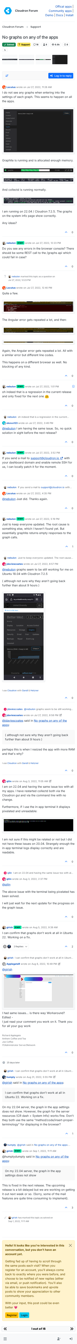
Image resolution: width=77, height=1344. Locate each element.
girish (9, 927)
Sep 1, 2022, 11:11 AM (44, 1151)
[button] (5, 1339)
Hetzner (34, 690)
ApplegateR (13, 963)
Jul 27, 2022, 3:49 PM (41, 423)
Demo (49, 15)
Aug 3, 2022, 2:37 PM (35, 878)
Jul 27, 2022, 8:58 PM (46, 715)
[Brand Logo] (8, 10)
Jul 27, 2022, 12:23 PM (48, 242)
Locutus (11, 87)
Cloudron (12, 690)
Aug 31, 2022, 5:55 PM (39, 1077)
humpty (10, 1077)
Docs (59, 15)
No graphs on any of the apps (43, 1082)
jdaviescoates (14, 563)
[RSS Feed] (5, 50)
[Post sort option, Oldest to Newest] (7, 76)
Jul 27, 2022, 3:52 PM (48, 452)
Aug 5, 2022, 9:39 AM (45, 927)
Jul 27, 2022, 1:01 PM (47, 386)
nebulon (11, 242)
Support (25, 44)
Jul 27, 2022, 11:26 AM (39, 87)
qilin (8, 781)
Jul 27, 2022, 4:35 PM (39, 493)
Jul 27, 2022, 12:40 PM (39, 287)
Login (24, 1315)
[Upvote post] (66, 232)
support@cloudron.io (45, 458)
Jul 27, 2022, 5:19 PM (47, 518)
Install (69, 15)
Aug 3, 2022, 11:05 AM (35, 781)
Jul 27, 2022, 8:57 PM (46, 563)
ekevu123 (12, 423)
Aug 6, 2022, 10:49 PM (44, 963)
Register (12, 1315)
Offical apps (63, 6)
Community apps (60, 11)
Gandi (25, 690)
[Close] (70, 1245)
